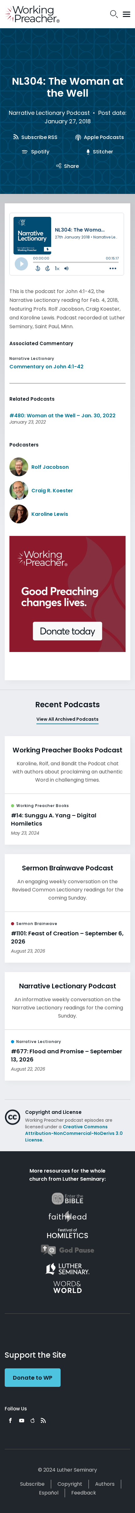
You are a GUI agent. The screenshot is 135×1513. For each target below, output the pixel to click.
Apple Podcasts (103, 137)
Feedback (83, 1492)
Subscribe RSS (38, 137)
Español (48, 1492)
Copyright (69, 1484)
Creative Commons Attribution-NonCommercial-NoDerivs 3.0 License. (74, 1133)
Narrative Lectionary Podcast (49, 113)
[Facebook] (10, 1420)
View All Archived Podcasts (67, 719)
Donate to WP (32, 1378)
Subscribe (32, 1484)
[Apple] (32, 1420)
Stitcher (102, 151)
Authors (105, 1484)
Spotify (39, 151)
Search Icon (114, 14)
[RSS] (43, 1420)
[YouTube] (21, 1420)
